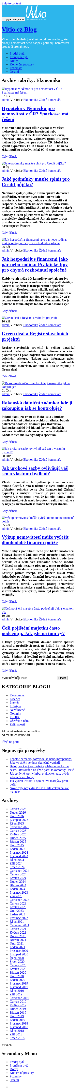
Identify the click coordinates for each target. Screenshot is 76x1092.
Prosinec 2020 (19, 950)
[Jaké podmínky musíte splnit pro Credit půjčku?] (34, 163)
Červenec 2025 (19, 827)
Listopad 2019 (19, 987)
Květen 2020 (18, 969)
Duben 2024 (18, 881)
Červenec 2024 (19, 870)
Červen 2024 (18, 874)
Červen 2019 (18, 1001)
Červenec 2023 (19, 899)
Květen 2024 (18, 878)
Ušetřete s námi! (20, 720)
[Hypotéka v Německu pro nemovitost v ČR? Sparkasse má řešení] (38, 92)
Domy (14, 60)
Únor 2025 (17, 845)
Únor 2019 (17, 1016)
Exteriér (15, 699)
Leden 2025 (17, 849)
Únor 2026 (17, 816)
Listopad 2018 (19, 1027)
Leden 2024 (17, 889)
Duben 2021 (18, 936)
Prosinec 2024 (19, 852)
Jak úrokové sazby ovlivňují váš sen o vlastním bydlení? (35, 470)
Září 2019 (16, 994)
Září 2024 (16, 863)
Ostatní (14, 71)
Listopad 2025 (19, 819)
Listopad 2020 (19, 954)
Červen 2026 (18, 809)
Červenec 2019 (19, 998)
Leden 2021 (17, 947)
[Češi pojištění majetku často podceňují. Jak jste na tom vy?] (38, 612)
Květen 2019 (18, 1005)
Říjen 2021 (17, 921)
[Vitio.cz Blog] (36, 19)
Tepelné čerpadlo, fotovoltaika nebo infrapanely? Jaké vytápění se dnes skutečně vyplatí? (41, 760)
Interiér (14, 702)
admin (6, 99)
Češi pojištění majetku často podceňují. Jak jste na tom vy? (33, 630)
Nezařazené (17, 710)
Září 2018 (16, 1034)
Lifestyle (15, 706)
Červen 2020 (18, 965)
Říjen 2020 (17, 958)
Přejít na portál (11, 741)
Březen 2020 (18, 972)
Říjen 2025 (17, 823)
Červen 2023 (18, 903)
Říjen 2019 (17, 990)
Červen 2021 (18, 929)
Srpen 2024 (17, 867)
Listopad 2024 (19, 856)
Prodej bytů (17, 53)
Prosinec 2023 (19, 892)
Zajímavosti (17, 724)
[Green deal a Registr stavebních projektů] (29, 317)
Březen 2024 (18, 885)
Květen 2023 (18, 907)
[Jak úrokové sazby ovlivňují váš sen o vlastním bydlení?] (38, 452)
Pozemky (16, 68)
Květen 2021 (18, 932)
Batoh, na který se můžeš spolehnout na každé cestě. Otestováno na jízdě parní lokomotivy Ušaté (42, 768)
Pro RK (15, 717)
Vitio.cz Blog (19, 29)
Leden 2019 (17, 1019)
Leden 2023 (17, 914)
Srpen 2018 (17, 1038)
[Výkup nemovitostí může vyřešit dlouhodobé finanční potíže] (38, 521)
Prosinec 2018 (19, 1023)
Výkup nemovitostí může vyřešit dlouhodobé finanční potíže (35, 539)
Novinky (15, 713)
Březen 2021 (18, 939)
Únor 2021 (17, 943)
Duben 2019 (18, 1009)
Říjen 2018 (17, 1030)
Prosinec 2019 (19, 983)
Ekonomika (30, 99)
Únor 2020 (17, 976)
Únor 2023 (17, 910)
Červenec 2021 (19, 925)
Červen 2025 (18, 830)
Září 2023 (16, 896)
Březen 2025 (18, 841)
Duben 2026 (18, 812)
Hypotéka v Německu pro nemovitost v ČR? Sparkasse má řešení (35, 114)
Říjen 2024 (17, 859)
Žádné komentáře (50, 99)
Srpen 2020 (17, 961)
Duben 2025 (18, 838)
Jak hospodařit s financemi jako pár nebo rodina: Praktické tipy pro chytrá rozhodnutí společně (35, 264)
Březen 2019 (18, 1012)
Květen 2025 (18, 834)
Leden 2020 (17, 979)
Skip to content (11, 3)
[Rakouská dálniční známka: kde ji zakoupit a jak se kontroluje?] (38, 387)
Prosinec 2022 (19, 918)
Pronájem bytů (19, 57)
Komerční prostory (22, 64)
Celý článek (9, 156)
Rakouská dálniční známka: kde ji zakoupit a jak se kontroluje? (37, 405)
